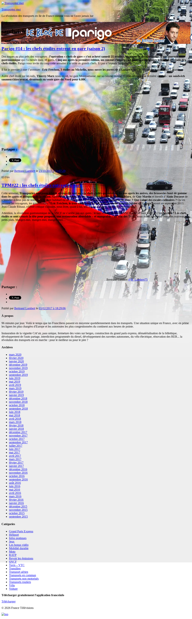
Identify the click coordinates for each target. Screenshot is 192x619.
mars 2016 (15, 496)
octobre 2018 (17, 405)
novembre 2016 (18, 472)
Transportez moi (11, 9)
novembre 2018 (18, 401)
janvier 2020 (16, 361)
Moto (12, 551)
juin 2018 (14, 412)
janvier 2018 (16, 428)
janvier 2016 (16, 503)
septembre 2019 (18, 374)
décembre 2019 (18, 364)
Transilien (15, 568)
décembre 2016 (18, 469)
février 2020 (16, 358)
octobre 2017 (17, 439)
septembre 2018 (18, 408)
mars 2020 (15, 354)
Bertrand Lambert (24, 170)
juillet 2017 (15, 445)
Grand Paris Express (21, 531)
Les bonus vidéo (18, 544)
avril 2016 (15, 493)
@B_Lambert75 (138, 279)
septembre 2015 (18, 516)
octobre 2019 (17, 371)
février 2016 (16, 499)
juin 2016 (14, 486)
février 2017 (16, 462)
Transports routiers (20, 582)
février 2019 (16, 391)
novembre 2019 (18, 368)
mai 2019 (14, 381)
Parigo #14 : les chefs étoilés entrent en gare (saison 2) (53, 48)
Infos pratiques (17, 538)
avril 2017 (15, 455)
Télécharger (9, 601)
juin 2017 (14, 449)
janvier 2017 (16, 466)
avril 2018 (15, 418)
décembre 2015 (18, 506)
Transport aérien (18, 571)
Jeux (11, 541)
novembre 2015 (18, 509)
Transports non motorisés (24, 578)
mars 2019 (15, 388)
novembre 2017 (18, 435)
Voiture (13, 588)
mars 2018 (15, 422)
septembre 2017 (18, 442)
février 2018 (16, 425)
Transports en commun (22, 575)
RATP (12, 555)
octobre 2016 (17, 476)
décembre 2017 (18, 432)
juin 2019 (14, 378)
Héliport (14, 534)
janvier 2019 (16, 395)
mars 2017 (15, 459)
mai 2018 (14, 415)
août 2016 (15, 482)
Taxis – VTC (17, 565)
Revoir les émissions (21, 558)
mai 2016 (14, 489)
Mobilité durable (18, 548)
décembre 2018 (18, 398)
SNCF (13, 561)
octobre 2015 (17, 513)
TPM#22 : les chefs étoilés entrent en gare (42, 185)
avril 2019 (15, 385)
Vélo (12, 585)
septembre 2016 (18, 479)
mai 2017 (14, 452)
